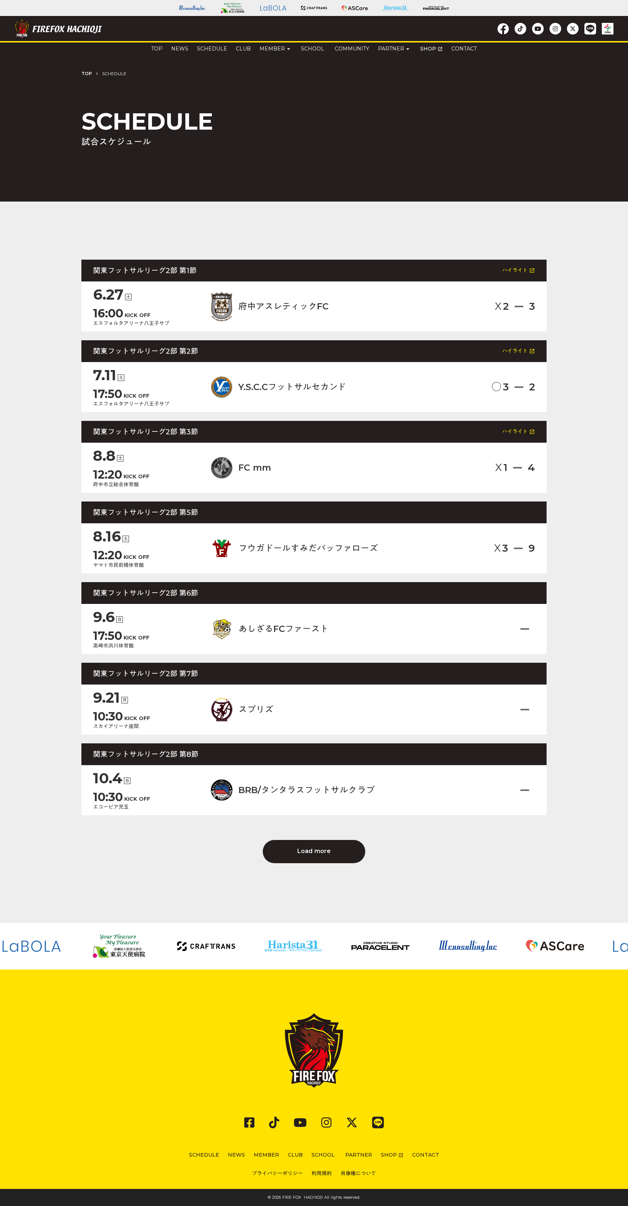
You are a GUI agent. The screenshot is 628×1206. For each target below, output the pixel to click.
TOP (86, 73)
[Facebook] (249, 1122)
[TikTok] (274, 1122)
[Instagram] (326, 1122)
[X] (352, 1122)
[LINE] (378, 1122)
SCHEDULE (212, 48)
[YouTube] (300, 1122)
